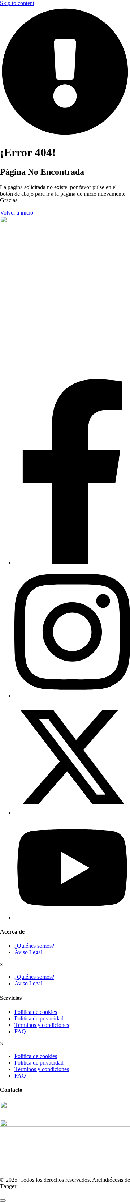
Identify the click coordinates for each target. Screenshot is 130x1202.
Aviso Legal (28, 952)
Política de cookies (35, 1012)
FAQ (20, 1031)
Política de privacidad (39, 1018)
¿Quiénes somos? (34, 946)
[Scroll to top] (3, 1200)
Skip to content (17, 3)
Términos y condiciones (41, 1025)
